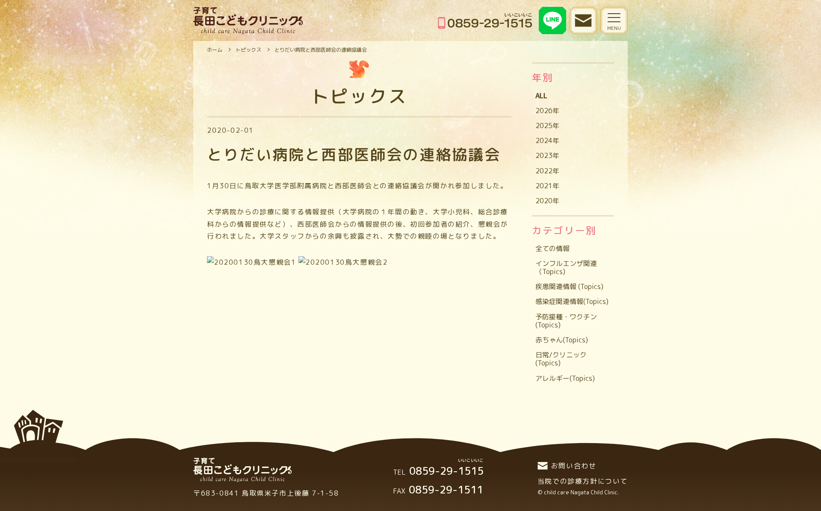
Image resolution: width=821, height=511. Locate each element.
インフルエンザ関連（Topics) (566, 267)
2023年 (547, 155)
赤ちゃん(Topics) (561, 340)
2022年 (547, 170)
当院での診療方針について (582, 481)
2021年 (547, 185)
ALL (541, 95)
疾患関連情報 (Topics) (569, 286)
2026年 (547, 110)
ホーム (214, 49)
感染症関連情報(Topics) (571, 301)
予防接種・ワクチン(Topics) (566, 321)
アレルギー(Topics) (565, 378)
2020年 (547, 200)
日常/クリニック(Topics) (561, 359)
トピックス (248, 49)
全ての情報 (552, 248)
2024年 (547, 140)
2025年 (547, 125)
